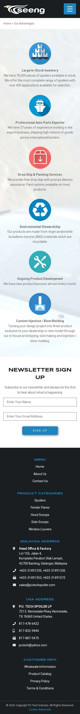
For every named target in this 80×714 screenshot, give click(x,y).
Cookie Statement (40, 709)
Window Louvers (40, 529)
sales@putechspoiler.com (37, 585)
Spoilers (40, 500)
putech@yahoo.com (33, 645)
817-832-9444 (29, 630)
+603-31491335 (30, 570)
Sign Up (40, 430)
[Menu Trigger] (70, 8)
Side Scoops (40, 522)
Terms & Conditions (40, 688)
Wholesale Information (40, 666)
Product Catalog (40, 674)
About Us (40, 474)
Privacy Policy (40, 681)
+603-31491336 (54, 570)
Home (40, 466)
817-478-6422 (29, 623)
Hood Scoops (40, 515)
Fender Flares (40, 507)
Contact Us (40, 481)
